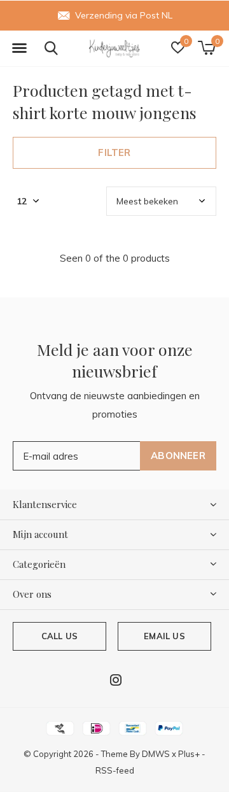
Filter (114, 152)
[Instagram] (115, 680)
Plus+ (189, 754)
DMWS (156, 754)
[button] (19, 48)
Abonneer (178, 455)
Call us (59, 636)
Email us (164, 636)
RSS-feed (114, 770)
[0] (206, 48)
